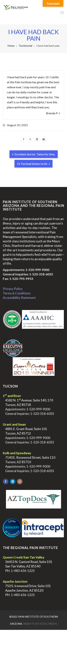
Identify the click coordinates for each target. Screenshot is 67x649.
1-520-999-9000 (37, 270)
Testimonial (25, 45)
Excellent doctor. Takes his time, (34, 154)
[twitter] (30, 139)
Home (11, 45)
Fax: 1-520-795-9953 (18, 279)
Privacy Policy (13, 289)
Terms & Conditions (17, 293)
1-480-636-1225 (23, 571)
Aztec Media (48, 623)
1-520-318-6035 (41, 274)
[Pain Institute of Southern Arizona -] (15, 12)
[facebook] (23, 139)
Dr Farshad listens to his (32, 163)
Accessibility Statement (19, 298)
